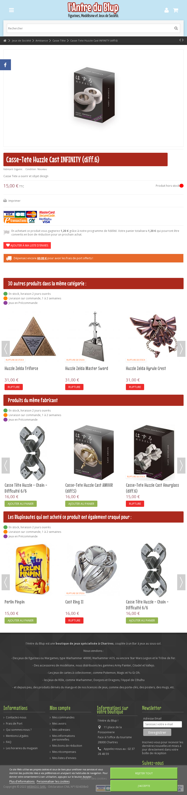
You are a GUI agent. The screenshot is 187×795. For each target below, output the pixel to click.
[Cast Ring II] (33, 569)
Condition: (31, 169)
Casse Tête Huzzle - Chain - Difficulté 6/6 (86, 605)
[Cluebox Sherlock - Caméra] (33, 336)
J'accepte (144, 785)
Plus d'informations (22, 781)
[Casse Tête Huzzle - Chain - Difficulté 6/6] (93, 569)
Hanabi (131, 602)
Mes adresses (61, 730)
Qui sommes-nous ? (18, 730)
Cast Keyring (75, 368)
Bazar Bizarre (137, 485)
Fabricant (8, 169)
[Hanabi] (154, 569)
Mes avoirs (59, 723)
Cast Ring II (14, 602)
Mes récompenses (64, 752)
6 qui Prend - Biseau (21, 485)
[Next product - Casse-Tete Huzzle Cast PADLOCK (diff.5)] (183, 40)
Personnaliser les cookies (53, 781)
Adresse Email (152, 718)
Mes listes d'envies (64, 758)
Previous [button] (6, 349)
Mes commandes (63, 717)
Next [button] (181, 349)
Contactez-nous (16, 717)
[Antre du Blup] (93, 10)
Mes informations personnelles (63, 737)
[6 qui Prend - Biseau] (33, 452)
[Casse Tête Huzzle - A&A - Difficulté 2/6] (154, 336)
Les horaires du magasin (22, 748)
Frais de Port (14, 723)
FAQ (8, 742)
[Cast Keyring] (93, 336)
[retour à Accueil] (4, 41)
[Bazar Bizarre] (154, 452)
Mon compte (60, 708)
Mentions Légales (17, 736)
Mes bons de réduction (67, 746)
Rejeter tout (144, 773)
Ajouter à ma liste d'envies (29, 245)
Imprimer (14, 201)
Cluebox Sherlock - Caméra (26, 368)
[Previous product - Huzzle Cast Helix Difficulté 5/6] (180, 40)
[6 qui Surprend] (93, 452)
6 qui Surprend (77, 485)
